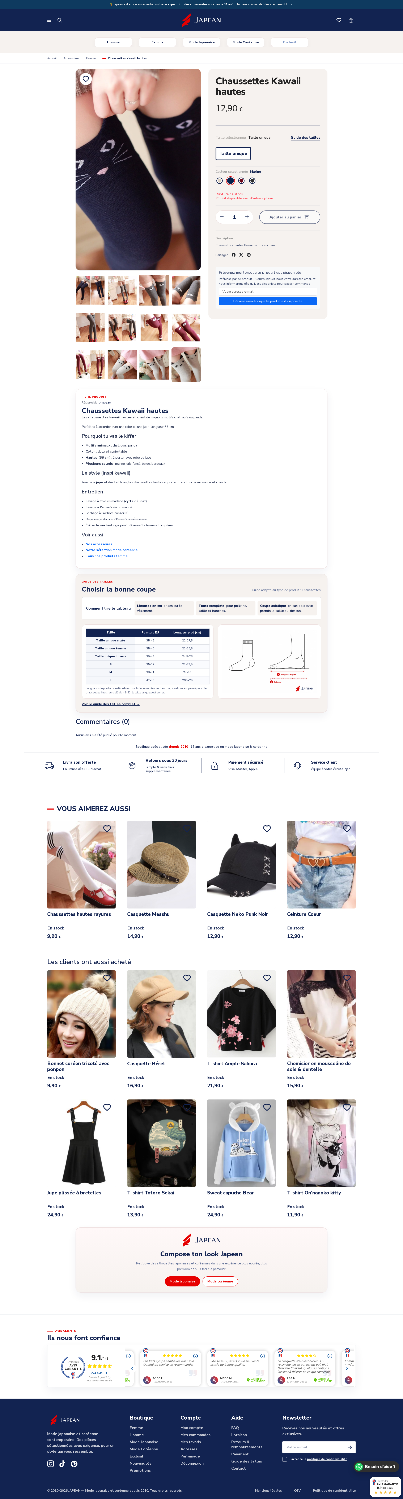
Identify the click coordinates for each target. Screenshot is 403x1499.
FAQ (235, 1427)
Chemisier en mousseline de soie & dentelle (319, 1066)
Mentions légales (268, 1491)
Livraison (239, 1434)
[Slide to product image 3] (122, 290)
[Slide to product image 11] (122, 364)
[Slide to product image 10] (90, 364)
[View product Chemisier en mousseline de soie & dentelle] (321, 1014)
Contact (238, 1468)
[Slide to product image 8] (154, 327)
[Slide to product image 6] (90, 327)
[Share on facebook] (233, 255)
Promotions (140, 1470)
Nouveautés (140, 1463)
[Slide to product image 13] (186, 364)
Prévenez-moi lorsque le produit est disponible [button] (267, 301)
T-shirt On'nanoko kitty (314, 1193)
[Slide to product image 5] (186, 290)
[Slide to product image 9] (186, 327)
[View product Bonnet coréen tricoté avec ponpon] (81, 1014)
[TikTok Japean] (62, 1463)
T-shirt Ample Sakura (232, 1064)
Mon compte (192, 1427)
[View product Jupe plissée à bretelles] (81, 1143)
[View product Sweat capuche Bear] (241, 1143)
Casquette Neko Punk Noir (237, 914)
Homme (113, 42)
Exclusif (289, 42)
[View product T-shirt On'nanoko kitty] (321, 1143)
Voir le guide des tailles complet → (111, 704)
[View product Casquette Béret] (161, 1014)
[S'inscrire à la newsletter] (350, 1447)
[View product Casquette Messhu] (161, 864)
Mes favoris (191, 1441)
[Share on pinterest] (248, 255)
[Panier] (351, 20)
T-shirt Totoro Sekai (150, 1193)
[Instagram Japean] (50, 1463)
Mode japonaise (182, 1281)
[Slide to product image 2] (90, 290)
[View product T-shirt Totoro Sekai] (161, 1143)
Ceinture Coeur (304, 914)
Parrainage (190, 1456)
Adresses (189, 1449)
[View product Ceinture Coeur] (321, 864)
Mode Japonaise (201, 42)
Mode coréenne (220, 1281)
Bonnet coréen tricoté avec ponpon (78, 1066)
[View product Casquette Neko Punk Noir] (241, 864)
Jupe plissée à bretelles (74, 1193)
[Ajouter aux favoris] (85, 79)
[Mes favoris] (338, 20)
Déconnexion (192, 1463)
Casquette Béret (146, 1064)
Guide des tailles (305, 138)
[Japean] (201, 20)
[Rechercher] (59, 20)
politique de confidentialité (327, 1459)
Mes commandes (196, 1434)
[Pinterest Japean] (74, 1463)
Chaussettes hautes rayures (79, 914)
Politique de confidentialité (334, 1491)
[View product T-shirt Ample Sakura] (241, 1014)
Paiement (240, 1454)
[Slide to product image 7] (122, 327)
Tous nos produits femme (107, 556)
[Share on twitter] (241, 255)
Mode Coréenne (246, 42)
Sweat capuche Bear (230, 1193)
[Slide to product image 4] (154, 290)
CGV (297, 1491)
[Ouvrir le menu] (49, 20)
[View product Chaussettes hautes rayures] (81, 864)
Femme (158, 42)
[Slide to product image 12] (154, 364)
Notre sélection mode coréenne (112, 550)
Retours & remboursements (246, 1444)
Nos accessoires (99, 544)
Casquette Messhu (148, 914)
